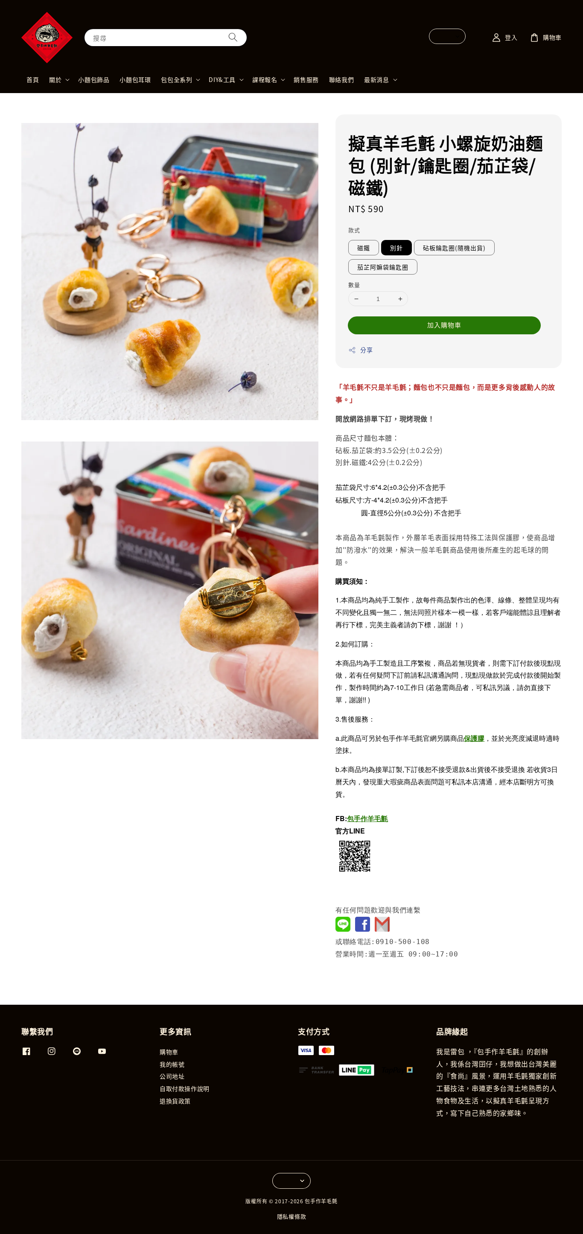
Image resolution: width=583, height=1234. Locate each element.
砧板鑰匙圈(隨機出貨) (454, 247)
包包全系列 (176, 79)
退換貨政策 (175, 1101)
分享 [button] (366, 349)
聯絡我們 (341, 79)
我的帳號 (172, 1064)
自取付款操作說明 (185, 1088)
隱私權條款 (291, 1216)
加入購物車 (444, 324)
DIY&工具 (222, 79)
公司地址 (172, 1076)
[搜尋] (233, 37)
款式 (354, 230)
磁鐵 (363, 247)
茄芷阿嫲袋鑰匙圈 (382, 267)
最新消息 (376, 79)
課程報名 (264, 79)
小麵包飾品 (93, 79)
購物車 (169, 1052)
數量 (354, 285)
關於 (55, 79)
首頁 (32, 79)
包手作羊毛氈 (367, 818)
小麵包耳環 (135, 79)
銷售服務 (306, 79)
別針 (396, 247)
